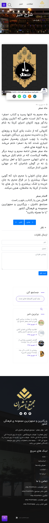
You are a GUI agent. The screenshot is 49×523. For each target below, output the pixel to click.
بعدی (28, 222)
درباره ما (43, 474)
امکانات (30, 4)
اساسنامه (42, 461)
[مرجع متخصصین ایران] (17, 517)
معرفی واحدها (40, 465)
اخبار (21, 4)
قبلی (20, 222)
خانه (43, 20)
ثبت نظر (43, 273)
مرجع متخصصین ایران (24, 517)
